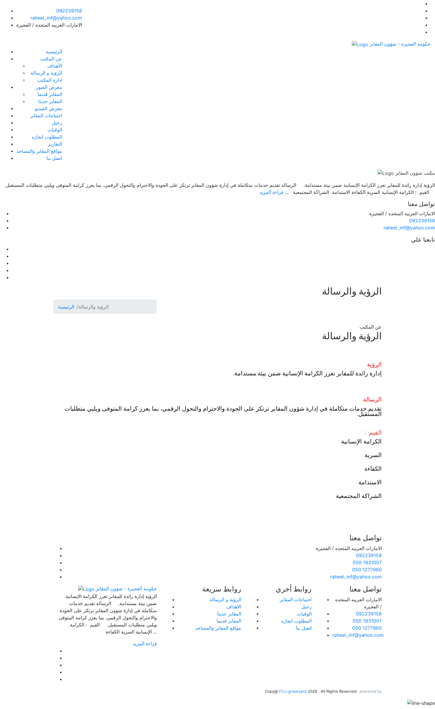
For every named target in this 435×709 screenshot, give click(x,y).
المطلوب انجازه (47, 137)
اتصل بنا (54, 158)
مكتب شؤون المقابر (414, 173)
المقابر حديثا (50, 101)
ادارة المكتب (49, 80)
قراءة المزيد (271, 192)
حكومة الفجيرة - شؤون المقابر (399, 44)
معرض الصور (49, 87)
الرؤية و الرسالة (46, 73)
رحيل (57, 123)
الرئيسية (54, 51)
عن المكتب (51, 59)
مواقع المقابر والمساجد (39, 151)
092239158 (69, 11)
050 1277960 (367, 570)
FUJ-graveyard (293, 691)
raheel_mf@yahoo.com (56, 18)
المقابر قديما (50, 94)
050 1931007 (367, 562)
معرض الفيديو (48, 108)
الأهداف (54, 66)
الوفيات (54, 130)
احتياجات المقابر (46, 115)
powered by (371, 691)
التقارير (55, 144)
